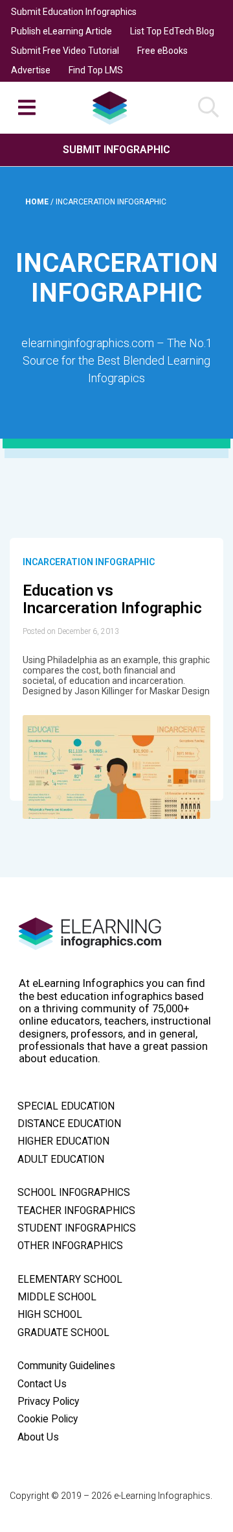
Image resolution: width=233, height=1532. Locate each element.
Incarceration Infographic (89, 561)
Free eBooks (162, 50)
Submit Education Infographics (74, 11)
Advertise (30, 70)
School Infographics (73, 1192)
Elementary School (69, 1279)
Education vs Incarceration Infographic (112, 599)
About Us (38, 1437)
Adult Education (60, 1159)
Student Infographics (76, 1228)
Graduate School (63, 1333)
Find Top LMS (96, 70)
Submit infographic (116, 149)
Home (37, 201)
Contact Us (42, 1384)
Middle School (56, 1297)
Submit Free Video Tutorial (65, 50)
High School (49, 1314)
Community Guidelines (66, 1366)
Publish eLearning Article (61, 31)
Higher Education (63, 1141)
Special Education (66, 1106)
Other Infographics (70, 1246)
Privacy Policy (48, 1401)
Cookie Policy (47, 1419)
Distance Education (69, 1124)
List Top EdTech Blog (172, 31)
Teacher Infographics (76, 1211)
